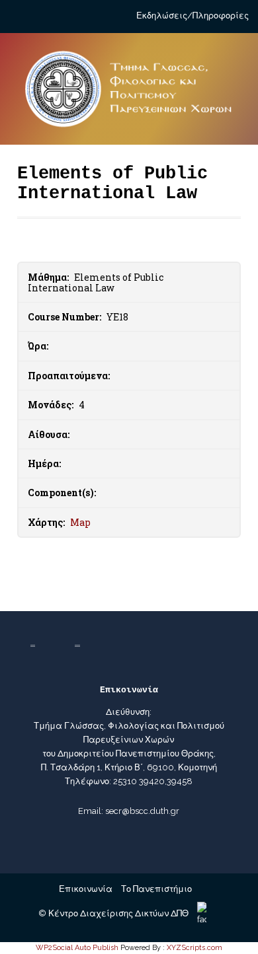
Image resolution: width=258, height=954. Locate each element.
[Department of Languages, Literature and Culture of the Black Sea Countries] (129, 94)
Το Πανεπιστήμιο (156, 889)
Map (80, 522)
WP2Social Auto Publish (77, 947)
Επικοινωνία (85, 889)
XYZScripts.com (194, 947)
